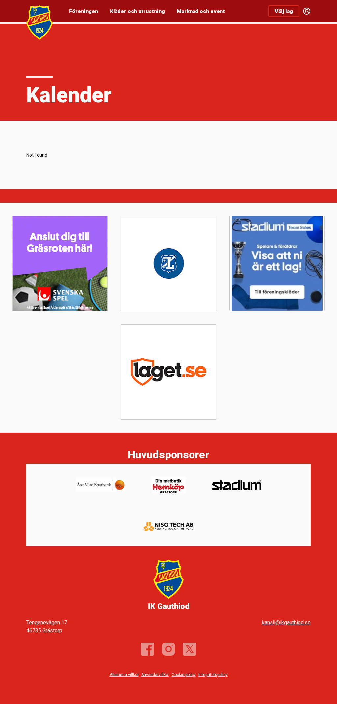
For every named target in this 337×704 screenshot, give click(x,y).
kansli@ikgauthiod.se (286, 622)
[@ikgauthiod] (168, 649)
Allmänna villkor (124, 674)
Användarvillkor (155, 674)
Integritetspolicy (213, 674)
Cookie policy (184, 674)
